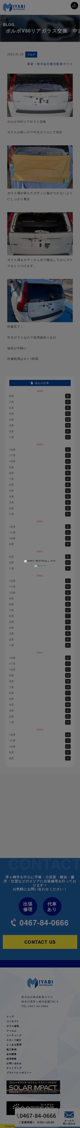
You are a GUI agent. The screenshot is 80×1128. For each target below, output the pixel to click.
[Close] (40, 566)
